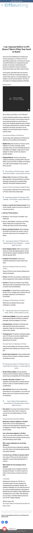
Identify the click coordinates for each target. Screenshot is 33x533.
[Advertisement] (16, 25)
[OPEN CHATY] (4, 529)
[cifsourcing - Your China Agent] (16, 5)
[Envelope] (2, 522)
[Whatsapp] (6, 522)
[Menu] (2, 5)
